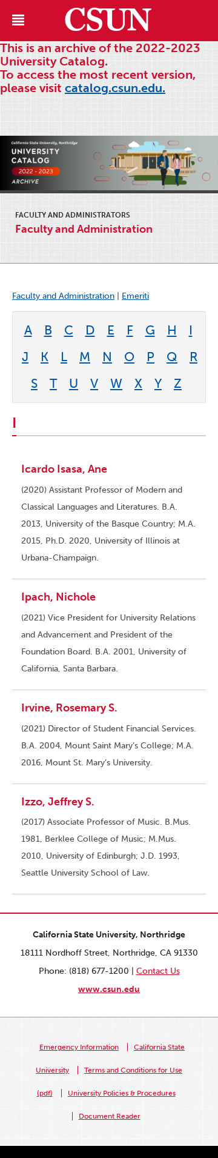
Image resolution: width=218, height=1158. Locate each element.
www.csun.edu (109, 989)
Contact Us (158, 971)
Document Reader (109, 1116)
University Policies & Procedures (122, 1093)
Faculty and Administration (63, 296)
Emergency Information (79, 1047)
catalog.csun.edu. (115, 88)
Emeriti (135, 296)
